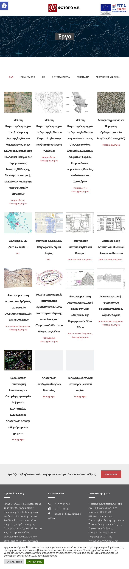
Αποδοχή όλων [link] (35, 561)
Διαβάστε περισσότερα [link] (44, 555)
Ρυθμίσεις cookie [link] (14, 561)
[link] (4, 6)
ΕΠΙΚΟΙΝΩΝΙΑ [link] (111, 474)
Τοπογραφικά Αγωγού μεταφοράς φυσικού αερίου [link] (80, 384)
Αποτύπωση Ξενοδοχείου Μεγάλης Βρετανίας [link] (49, 384)
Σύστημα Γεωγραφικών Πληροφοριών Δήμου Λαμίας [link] (49, 247)
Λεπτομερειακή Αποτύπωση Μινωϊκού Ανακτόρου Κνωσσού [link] (111, 247)
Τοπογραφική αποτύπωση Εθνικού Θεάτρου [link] (80, 247)
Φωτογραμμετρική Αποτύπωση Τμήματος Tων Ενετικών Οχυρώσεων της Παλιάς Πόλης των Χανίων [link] (18, 307)
